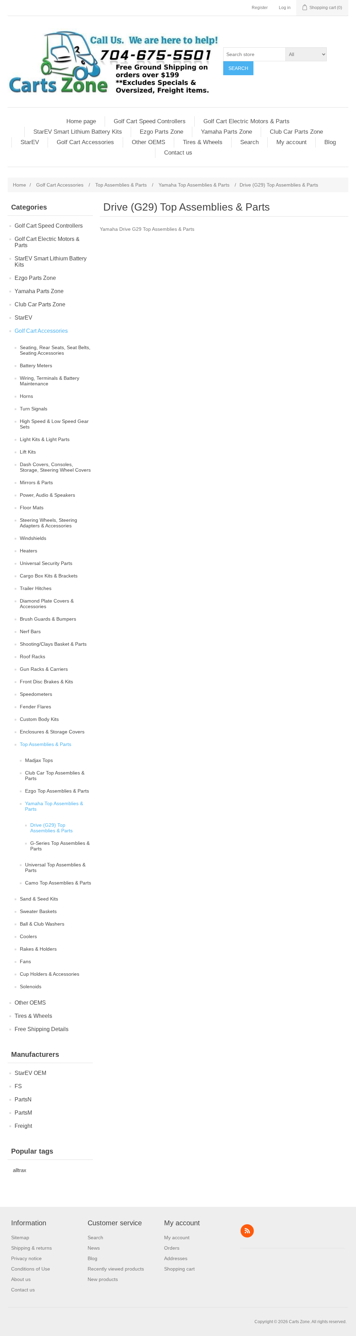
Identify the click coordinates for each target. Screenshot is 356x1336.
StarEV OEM (30, 1073)
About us (21, 1279)
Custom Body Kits (39, 719)
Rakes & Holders (38, 949)
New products (103, 1279)
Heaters (28, 550)
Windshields (33, 538)
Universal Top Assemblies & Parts (55, 867)
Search (238, 68)
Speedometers (36, 694)
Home (19, 185)
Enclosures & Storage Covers (52, 731)
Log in (285, 7)
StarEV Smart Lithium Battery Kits (77, 131)
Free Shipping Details (41, 1029)
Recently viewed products (116, 1269)
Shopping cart (179, 1269)
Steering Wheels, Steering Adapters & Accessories (48, 522)
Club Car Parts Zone (296, 131)
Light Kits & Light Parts (45, 439)
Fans (25, 961)
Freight (23, 1126)
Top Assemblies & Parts (45, 744)
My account (291, 142)
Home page (81, 121)
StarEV (30, 142)
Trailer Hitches (35, 588)
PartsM (23, 1113)
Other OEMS (148, 142)
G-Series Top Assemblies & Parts (60, 845)
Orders (171, 1248)
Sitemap (20, 1237)
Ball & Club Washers (42, 924)
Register (260, 7)
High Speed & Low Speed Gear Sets (54, 424)
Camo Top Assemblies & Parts (58, 883)
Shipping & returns (31, 1248)
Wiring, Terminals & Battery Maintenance (49, 380)
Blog (330, 142)
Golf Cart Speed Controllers (150, 121)
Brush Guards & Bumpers (48, 619)
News (94, 1248)
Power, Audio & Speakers (47, 495)
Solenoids (30, 986)
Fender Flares (35, 706)
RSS (247, 1230)
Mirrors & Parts (36, 482)
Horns (26, 396)
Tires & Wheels (202, 142)
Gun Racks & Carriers (44, 669)
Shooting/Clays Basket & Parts (53, 644)
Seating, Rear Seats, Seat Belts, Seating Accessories (55, 350)
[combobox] (254, 54)
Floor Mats (31, 507)
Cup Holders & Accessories (49, 974)
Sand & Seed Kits (39, 899)
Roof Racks (32, 656)
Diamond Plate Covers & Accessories (47, 603)
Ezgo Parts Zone (161, 131)
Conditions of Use (30, 1269)
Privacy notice (26, 1258)
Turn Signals (33, 408)
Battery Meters (36, 365)
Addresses (175, 1258)
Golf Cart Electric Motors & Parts (246, 121)
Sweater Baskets (38, 911)
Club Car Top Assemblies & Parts (54, 775)
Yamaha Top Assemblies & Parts (54, 806)
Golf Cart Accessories (85, 142)
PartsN (23, 1099)
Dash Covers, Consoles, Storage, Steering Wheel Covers (55, 467)
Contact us (178, 152)
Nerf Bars (30, 631)
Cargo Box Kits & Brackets (49, 576)
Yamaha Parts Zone (226, 131)
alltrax (19, 1170)
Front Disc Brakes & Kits (46, 681)
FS (18, 1086)
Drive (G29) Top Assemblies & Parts (51, 827)
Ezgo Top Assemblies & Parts (57, 791)
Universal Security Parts (46, 563)
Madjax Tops (39, 760)
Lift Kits (28, 452)
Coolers (28, 936)
